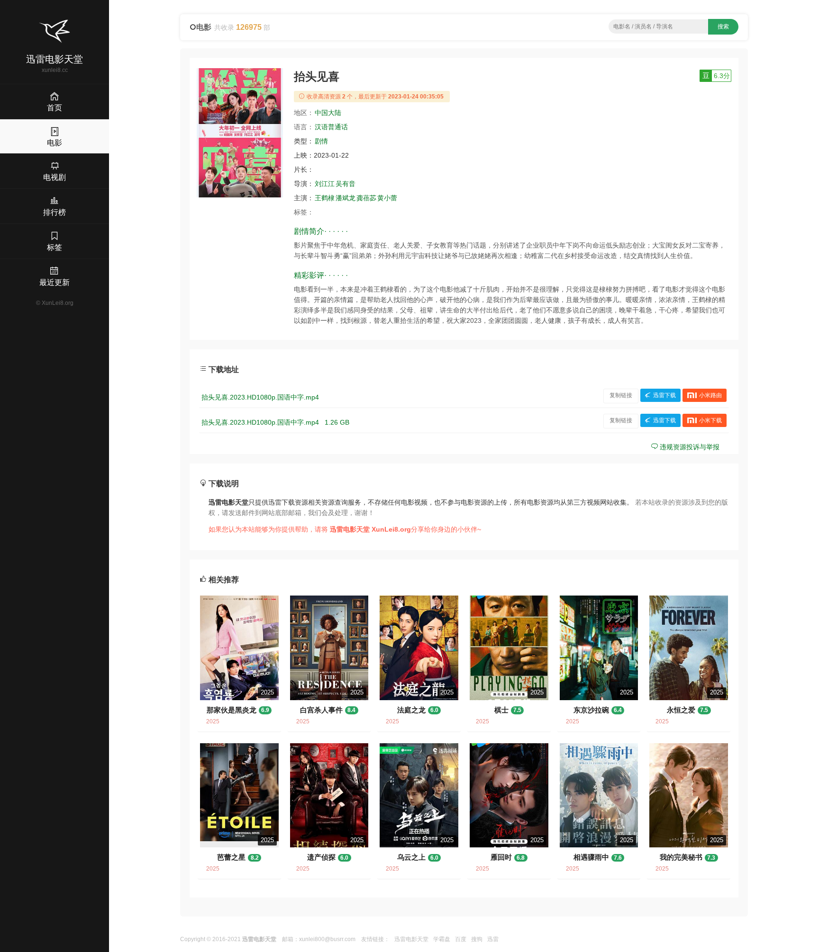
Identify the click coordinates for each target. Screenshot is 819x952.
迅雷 (493, 939)
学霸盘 (441, 939)
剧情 (321, 141)
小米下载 (710, 420)
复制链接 (621, 395)
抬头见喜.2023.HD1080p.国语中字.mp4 (260, 397)
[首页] (54, 31)
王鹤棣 (325, 198)
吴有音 (345, 183)
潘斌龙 (345, 198)
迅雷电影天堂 (411, 939)
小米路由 (710, 395)
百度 (460, 939)
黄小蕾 (387, 198)
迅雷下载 (664, 395)
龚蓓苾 (366, 198)
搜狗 (476, 939)
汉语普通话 (331, 127)
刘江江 (325, 183)
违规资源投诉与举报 (688, 447)
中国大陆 (328, 112)
